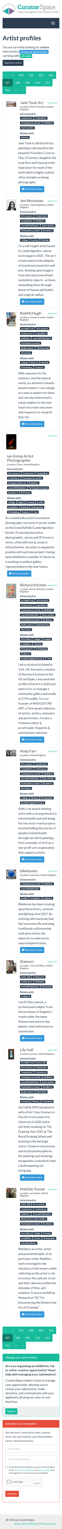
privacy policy (44, 1470)
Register (11, 1411)
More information (33, 189)
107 (7, 82)
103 (21, 75)
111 (47, 82)
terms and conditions (24, 1470)
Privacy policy (48, 1523)
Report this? (53, 103)
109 (27, 82)
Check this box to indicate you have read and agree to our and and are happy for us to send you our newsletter (32, 1470)
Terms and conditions (26, 1523)
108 (17, 82)
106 (51, 75)
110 (37, 82)
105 (41, 75)
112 (7, 90)
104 (31, 75)
